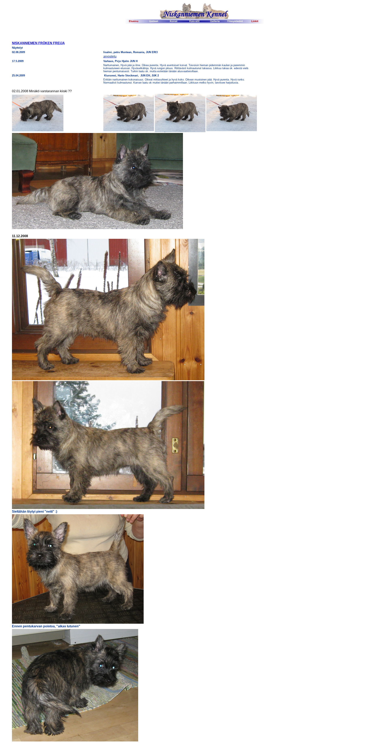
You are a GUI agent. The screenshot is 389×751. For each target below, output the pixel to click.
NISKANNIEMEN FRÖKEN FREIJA (38, 43)
